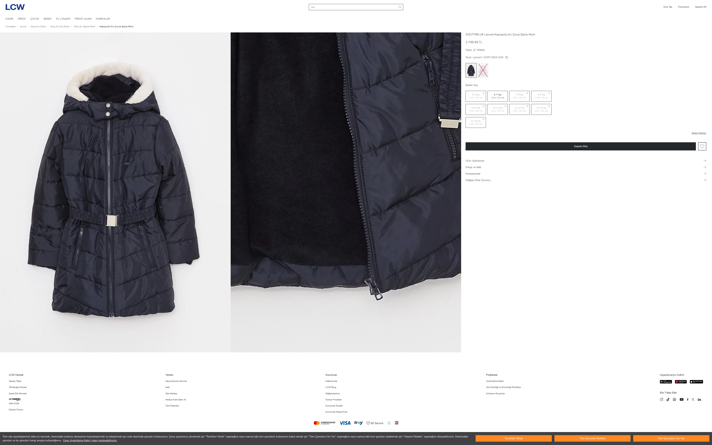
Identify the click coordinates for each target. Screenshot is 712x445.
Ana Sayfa (11, 26)
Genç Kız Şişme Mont (84, 26)
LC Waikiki (479, 50)
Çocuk (23, 26)
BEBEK (48, 19)
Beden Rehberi (699, 133)
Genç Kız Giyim (38, 26)
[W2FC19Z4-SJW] (506, 57)
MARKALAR (103, 19)
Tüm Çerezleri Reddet (592, 438)
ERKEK (22, 19)
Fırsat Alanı (83, 19)
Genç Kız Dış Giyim (60, 26)
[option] (471, 70)
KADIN (9, 19)
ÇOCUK (34, 19)
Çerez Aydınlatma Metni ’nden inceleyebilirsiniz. (90, 440)
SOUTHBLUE (475, 34)
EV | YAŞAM (63, 19)
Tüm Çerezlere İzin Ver (671, 438)
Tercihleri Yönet (514, 438)
